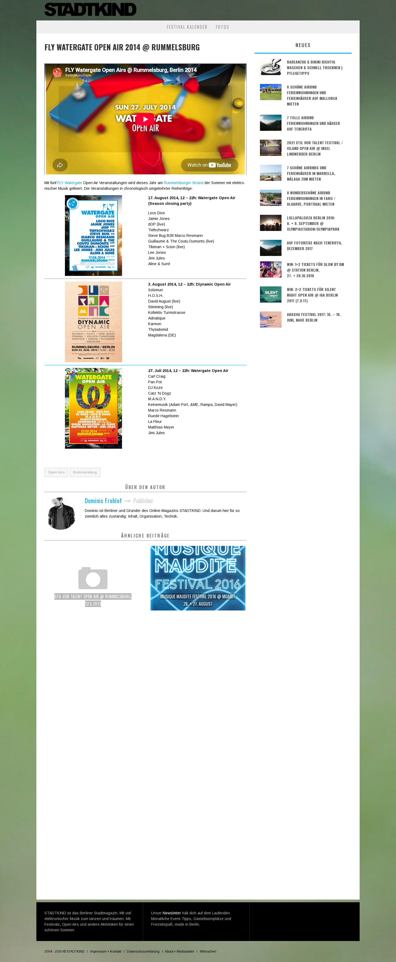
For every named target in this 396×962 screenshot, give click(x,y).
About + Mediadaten (179, 951)
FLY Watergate (69, 183)
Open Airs (56, 472)
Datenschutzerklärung (143, 951)
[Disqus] (145, 691)
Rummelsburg (85, 472)
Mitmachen (208, 951)
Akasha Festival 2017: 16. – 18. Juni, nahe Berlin (314, 317)
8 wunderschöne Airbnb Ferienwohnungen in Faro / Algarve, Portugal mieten (311, 198)
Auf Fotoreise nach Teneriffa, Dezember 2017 (314, 245)
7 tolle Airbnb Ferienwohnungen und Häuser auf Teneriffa (313, 123)
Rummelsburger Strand (183, 183)
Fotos (222, 27)
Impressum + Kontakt (105, 951)
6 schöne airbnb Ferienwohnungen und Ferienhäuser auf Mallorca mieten (312, 95)
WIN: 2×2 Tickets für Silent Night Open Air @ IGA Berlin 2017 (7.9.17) (312, 294)
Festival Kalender (187, 27)
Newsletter (172, 913)
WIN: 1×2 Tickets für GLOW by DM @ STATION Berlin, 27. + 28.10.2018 (315, 269)
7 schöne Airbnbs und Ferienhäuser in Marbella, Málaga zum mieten (311, 173)
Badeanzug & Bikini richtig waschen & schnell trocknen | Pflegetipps (314, 67)
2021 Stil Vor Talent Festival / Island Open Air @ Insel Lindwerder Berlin (315, 148)
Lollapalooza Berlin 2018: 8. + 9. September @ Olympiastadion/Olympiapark (313, 223)
